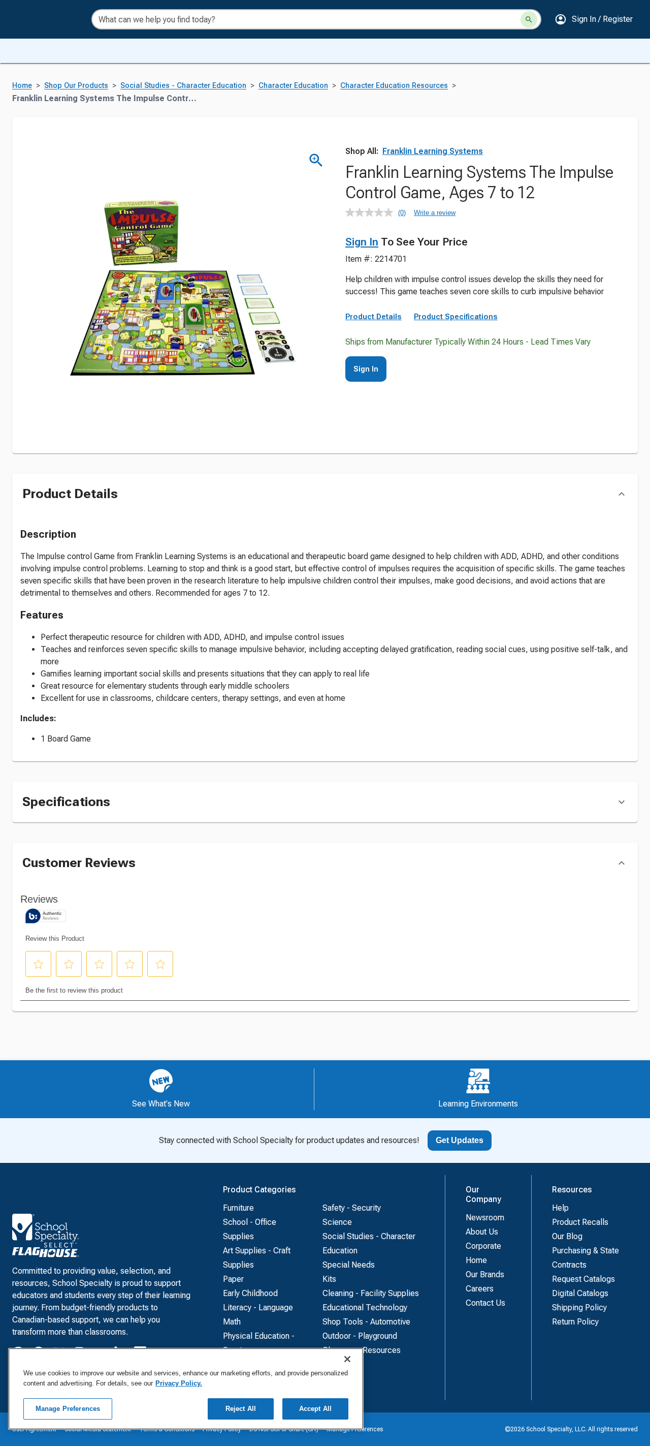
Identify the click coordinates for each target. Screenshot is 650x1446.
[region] (186, 1389)
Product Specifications (456, 316)
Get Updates (459, 1140)
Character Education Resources (394, 85)
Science (337, 1222)
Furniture (238, 1208)
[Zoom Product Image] (316, 160)
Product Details (373, 316)
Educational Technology (364, 1307)
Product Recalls (580, 1222)
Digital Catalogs (580, 1293)
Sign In (361, 242)
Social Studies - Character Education (183, 85)
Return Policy (575, 1322)
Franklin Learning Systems (432, 151)
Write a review (435, 213)
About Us (482, 1232)
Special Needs (348, 1265)
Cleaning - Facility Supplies (370, 1293)
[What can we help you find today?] (529, 19)
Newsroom (485, 1217)
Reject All (240, 1408)
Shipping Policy (579, 1307)
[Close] (347, 1359)
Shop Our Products (76, 85)
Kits (329, 1279)
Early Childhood (250, 1293)
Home (22, 85)
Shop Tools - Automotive (366, 1322)
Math (232, 1322)
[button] (594, 19)
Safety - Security (351, 1208)
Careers (480, 1289)
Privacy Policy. (178, 1383)
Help (560, 1208)
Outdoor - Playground (359, 1336)
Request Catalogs (583, 1279)
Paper (233, 1279)
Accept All (315, 1408)
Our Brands (485, 1274)
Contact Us (485, 1303)
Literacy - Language (258, 1307)
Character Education (293, 85)
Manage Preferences (68, 1408)
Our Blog (567, 1236)
